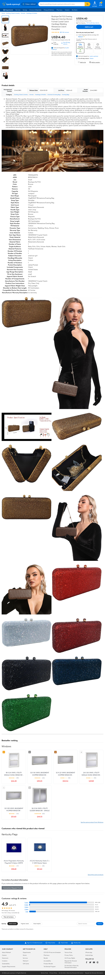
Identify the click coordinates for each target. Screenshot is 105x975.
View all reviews (9, 917)
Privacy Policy (69, 955)
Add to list (83, 62)
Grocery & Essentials (35, 10)
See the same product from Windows (92, 822)
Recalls (46, 958)
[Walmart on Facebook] (86, 962)
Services (17, 10)
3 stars (26, 907)
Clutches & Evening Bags (54, 94)
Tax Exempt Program (50, 966)
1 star (26, 911)
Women (23, 13)
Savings (25, 10)
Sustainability (6, 964)
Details (91, 58)
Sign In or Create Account (34, 943)
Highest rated (25, 923)
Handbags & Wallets (31, 13)
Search (100, 923)
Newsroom (5, 958)
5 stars (26, 902)
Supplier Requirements (8, 966)
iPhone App (88, 952)
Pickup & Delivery (49, 10)
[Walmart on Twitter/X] (90, 962)
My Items (74, 10)
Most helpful (37, 923)
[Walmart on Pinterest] (97, 962)
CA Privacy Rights (70, 958)
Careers (67, 10)
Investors (4, 961)
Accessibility (47, 961)
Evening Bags (65, 94)
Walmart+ (26, 961)
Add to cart (89, 27)
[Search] (87, 4)
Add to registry (95, 62)
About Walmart (6, 952)
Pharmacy (59, 10)
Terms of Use (68, 952)
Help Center (51, 943)
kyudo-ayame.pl (94, 56)
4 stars (26, 905)
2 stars (26, 909)
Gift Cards (26, 964)
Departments (9, 10)
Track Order (64, 943)
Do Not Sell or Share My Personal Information (72, 966)
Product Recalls (48, 964)
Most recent (12, 923)
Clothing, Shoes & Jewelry (13, 13)
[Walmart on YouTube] (94, 962)
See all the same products (95, 875)
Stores (25, 955)
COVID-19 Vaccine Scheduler (52, 952)
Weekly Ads (77, 943)
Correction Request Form (12, 888)
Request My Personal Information (71, 962)
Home (3, 13)
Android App (89, 955)
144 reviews (65, 32)
